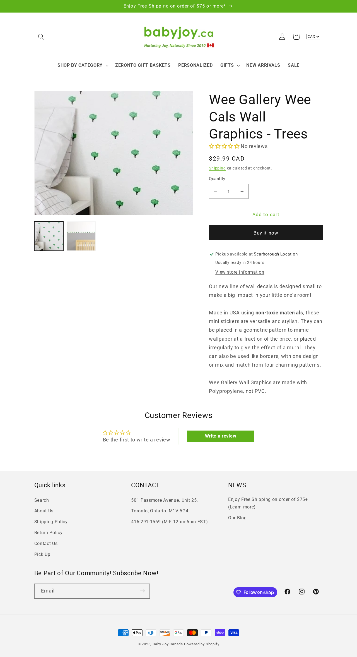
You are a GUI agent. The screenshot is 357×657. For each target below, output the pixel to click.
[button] (41, 37)
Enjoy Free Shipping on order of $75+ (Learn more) (268, 503)
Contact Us (46, 543)
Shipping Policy (51, 521)
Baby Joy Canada (168, 644)
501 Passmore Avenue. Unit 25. (164, 500)
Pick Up (42, 554)
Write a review (221, 436)
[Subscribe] (142, 591)
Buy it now (266, 233)
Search (41, 500)
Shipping (217, 168)
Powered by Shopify (201, 644)
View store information (239, 272)
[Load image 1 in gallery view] (49, 236)
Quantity (217, 178)
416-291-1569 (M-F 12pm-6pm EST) (169, 521)
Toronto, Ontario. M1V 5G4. (160, 510)
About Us (44, 510)
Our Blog (237, 517)
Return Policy (48, 532)
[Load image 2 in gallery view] (81, 236)
